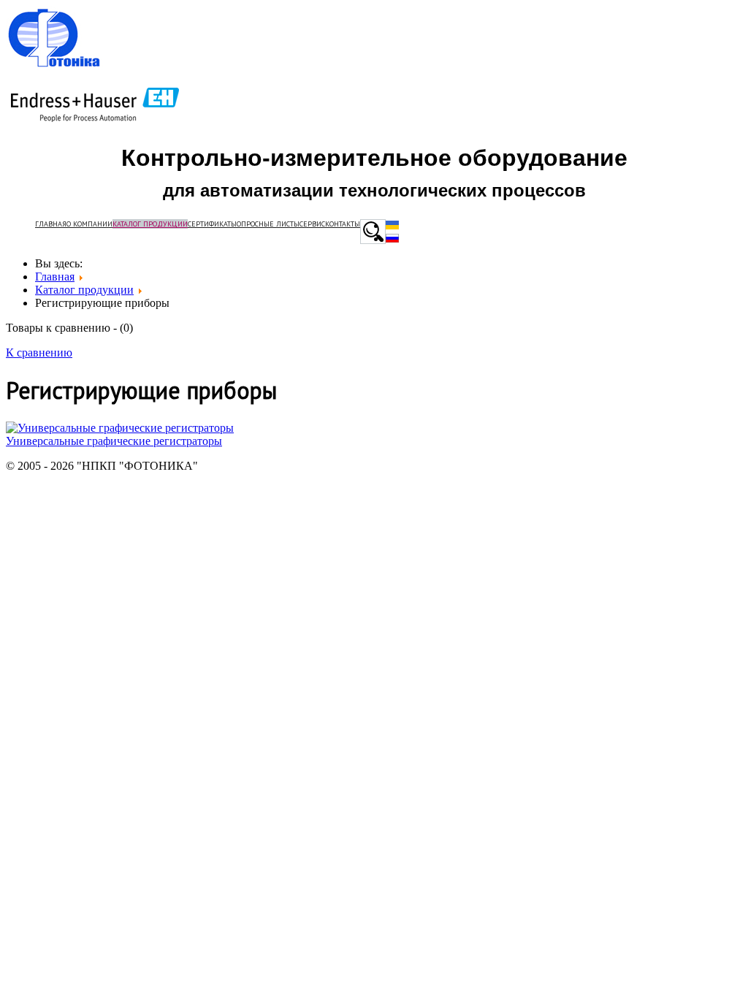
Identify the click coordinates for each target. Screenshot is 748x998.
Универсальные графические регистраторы (114, 441)
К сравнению (39, 352)
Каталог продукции (150, 224)
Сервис (312, 224)
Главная (50, 224)
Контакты (342, 224)
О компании (89, 224)
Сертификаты (212, 224)
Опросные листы (268, 224)
